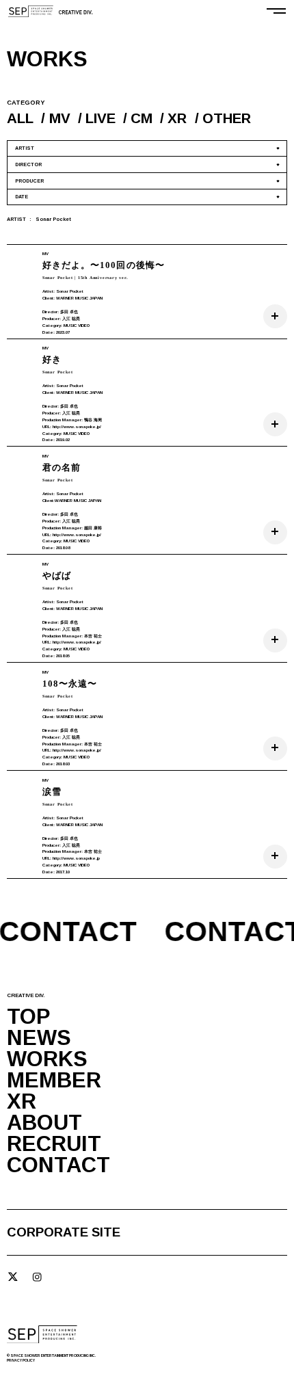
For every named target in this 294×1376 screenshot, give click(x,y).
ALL (20, 118)
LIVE (100, 118)
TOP (29, 1017)
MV (59, 118)
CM (141, 118)
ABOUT (44, 1123)
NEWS (39, 1038)
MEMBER (54, 1080)
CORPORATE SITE (63, 1232)
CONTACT (58, 1165)
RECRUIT (54, 1144)
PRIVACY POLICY (21, 1360)
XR (177, 118)
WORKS (47, 1059)
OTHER (226, 118)
